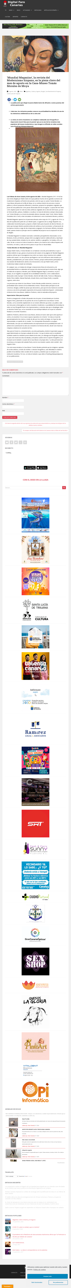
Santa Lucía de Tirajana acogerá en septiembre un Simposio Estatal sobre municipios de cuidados (34, 1207)
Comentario (5, 376)
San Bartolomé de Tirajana (53, 91)
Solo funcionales (37, 1282)
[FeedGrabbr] (35, 1163)
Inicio (18, 10)
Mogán (43, 91)
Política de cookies (39, 1269)
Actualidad (26, 10)
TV (5, 10)
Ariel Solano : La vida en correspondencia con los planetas (29, 1250)
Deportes (15, 16)
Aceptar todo (47, 1276)
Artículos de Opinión (50, 10)
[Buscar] (64, 487)
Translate (30, 1176)
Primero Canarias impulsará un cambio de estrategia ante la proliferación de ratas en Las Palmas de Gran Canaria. (35, 1192)
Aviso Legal (23, 1272)
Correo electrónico (8, 404)
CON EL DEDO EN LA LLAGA (35, 479)
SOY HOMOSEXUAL (18, 1242)
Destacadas (37, 10)
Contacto (24, 16)
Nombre (5, 397)
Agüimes (28, 91)
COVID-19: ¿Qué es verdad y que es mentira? (25, 1227)
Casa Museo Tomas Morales (15, 361)
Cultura (7, 16)
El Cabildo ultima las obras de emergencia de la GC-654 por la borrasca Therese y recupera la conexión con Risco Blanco (33, 1198)
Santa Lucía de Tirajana (13, 93)
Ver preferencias (58, 1282)
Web (3, 410)
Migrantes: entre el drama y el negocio (24, 1220)
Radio (10, 10)
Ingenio (38, 91)
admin (21, 91)
